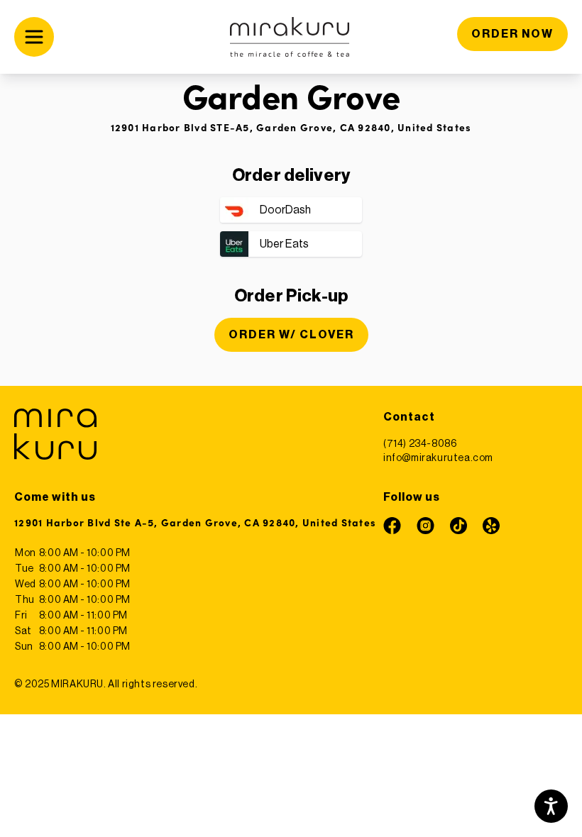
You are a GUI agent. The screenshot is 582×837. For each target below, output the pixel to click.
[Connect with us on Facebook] (392, 525)
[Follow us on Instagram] (425, 525)
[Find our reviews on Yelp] (491, 525)
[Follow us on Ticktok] (458, 525)
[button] (68, 37)
